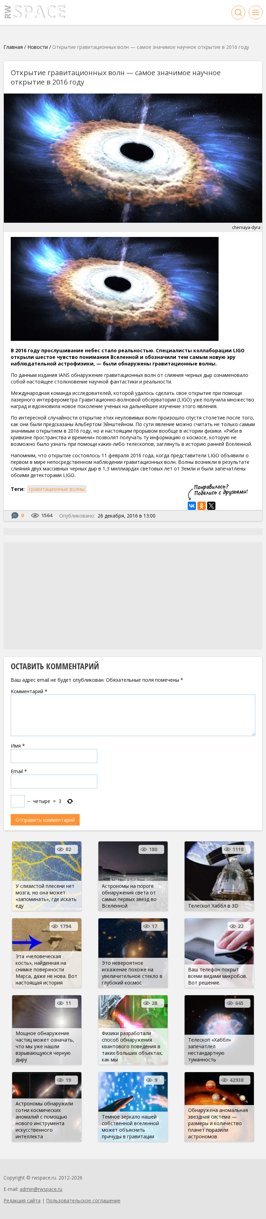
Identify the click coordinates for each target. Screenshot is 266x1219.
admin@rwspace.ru (41, 1189)
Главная (13, 47)
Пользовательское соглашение (83, 1200)
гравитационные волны (57, 489)
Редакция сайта (22, 1200)
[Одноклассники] (201, 506)
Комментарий (29, 691)
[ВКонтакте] (192, 506)
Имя (18, 745)
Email (19, 771)
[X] (211, 506)
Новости (37, 47)
